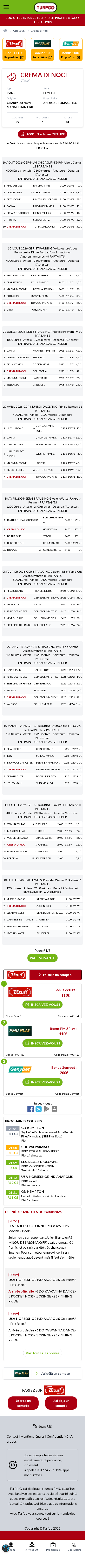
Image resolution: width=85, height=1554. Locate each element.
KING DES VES (14, 185)
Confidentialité (58, 1436)
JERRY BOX (13, 604)
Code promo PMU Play (66, 1054)
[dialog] (5, 1548)
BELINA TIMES (14, 364)
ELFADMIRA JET (15, 912)
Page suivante (42, 958)
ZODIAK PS (13, 296)
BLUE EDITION (15, 543)
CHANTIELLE (14, 748)
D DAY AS (12, 549)
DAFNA (11, 206)
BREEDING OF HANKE (19, 624)
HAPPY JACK (14, 669)
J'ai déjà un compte (61, 1403)
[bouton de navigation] (6, 7)
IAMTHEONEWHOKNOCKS (22, 520)
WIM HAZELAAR (16, 824)
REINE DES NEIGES (17, 611)
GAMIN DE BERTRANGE (20, 919)
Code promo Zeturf (68, 1016)
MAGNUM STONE (17, 289)
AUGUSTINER (14, 192)
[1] (20, 992)
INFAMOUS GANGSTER (20, 762)
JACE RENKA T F (16, 933)
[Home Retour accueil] (45, 7)
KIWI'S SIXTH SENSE (18, 926)
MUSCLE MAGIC (16, 899)
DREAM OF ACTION (18, 212)
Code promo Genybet (67, 1093)
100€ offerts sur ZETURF (45, 134)
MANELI (11, 690)
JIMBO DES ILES (15, 469)
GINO (10, 309)
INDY (9, 755)
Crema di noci (39, 30)
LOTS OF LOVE (15, 444)
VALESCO (12, 704)
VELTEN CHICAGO (17, 837)
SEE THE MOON (16, 275)
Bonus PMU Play (15, 1054)
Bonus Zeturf (13, 1016)
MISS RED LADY (15, 590)
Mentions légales (32, 1436)
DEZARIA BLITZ (15, 776)
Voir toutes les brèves (42, 1353)
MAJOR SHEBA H (16, 830)
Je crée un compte (23, 1403)
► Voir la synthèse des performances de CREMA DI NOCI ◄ (42, 145)
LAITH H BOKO (15, 428)
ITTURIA (11, 219)
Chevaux (19, 30)
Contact (13, 1436)
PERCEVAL (13, 858)
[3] (20, 1069)
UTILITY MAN (14, 783)
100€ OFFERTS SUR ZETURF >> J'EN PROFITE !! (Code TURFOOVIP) (42, 20)
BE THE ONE (14, 199)
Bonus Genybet (14, 1093)
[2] (20, 1031)
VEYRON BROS (15, 618)
